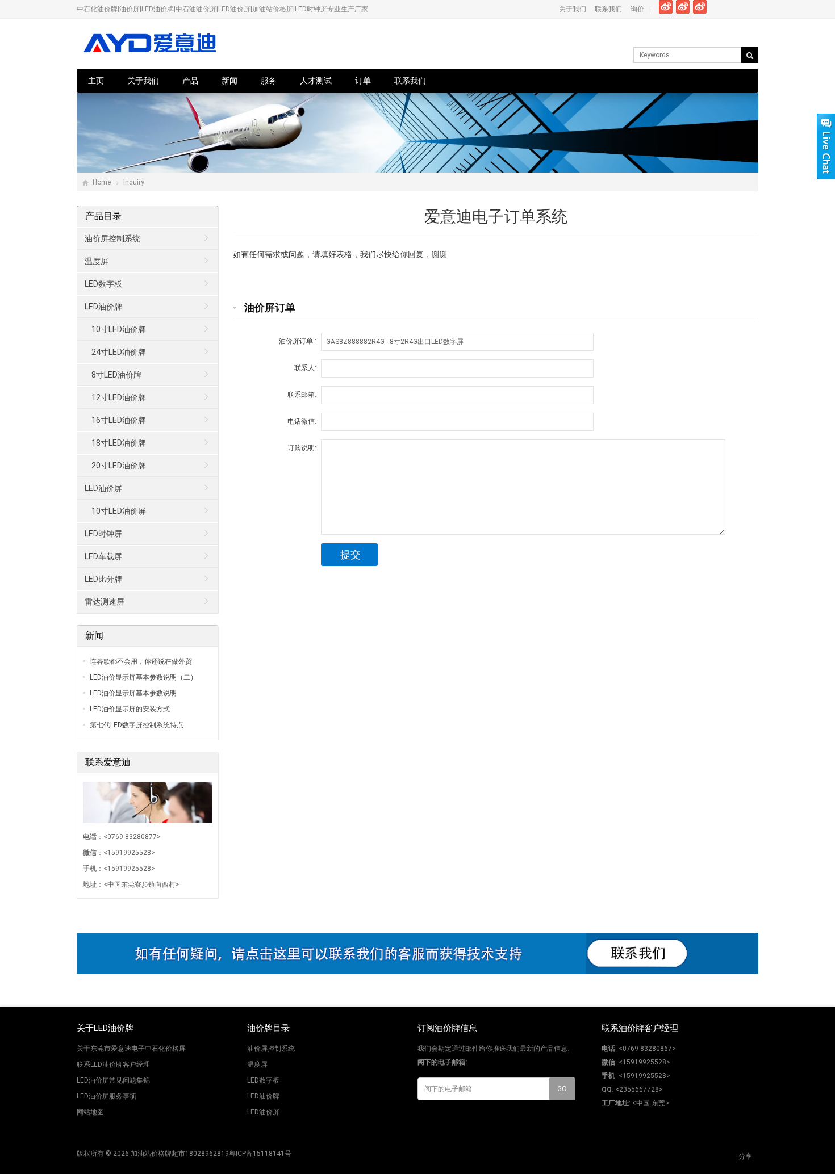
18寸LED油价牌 (118, 442)
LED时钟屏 (103, 533)
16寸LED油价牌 (118, 420)
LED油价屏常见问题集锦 (113, 1080)
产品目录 (103, 216)
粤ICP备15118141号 (260, 1154)
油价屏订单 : (297, 341)
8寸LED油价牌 (116, 374)
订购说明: (301, 448)
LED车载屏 (103, 556)
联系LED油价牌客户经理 (113, 1064)
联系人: (305, 368)
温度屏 (96, 261)
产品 (190, 80)
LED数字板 (103, 283)
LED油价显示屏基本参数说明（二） (143, 677)
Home (102, 182)
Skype (751, 9)
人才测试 (316, 80)
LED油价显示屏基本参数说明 (133, 693)
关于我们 (572, 9)
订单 (363, 80)
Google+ (700, 9)
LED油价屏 (103, 488)
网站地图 (90, 1112)
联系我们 (608, 9)
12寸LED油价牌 (118, 397)
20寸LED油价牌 (118, 465)
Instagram (717, 9)
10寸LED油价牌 (118, 329)
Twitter (683, 9)
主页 (96, 80)
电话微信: (301, 421)
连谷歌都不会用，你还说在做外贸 (141, 661)
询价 (637, 9)
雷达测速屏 (104, 601)
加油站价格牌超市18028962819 (180, 1154)
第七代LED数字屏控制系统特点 (136, 725)
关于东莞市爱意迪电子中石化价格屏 (131, 1049)
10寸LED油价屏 (118, 510)
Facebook (666, 9)
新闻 (229, 80)
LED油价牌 (103, 306)
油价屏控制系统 (112, 238)
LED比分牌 (103, 579)
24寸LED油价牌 (118, 352)
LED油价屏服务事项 (106, 1096)
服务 (269, 80)
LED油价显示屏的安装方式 (130, 709)
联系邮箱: (301, 395)
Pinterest (734, 9)
